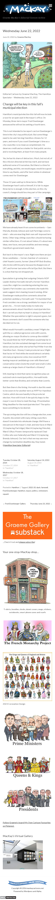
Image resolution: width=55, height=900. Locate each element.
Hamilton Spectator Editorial (16, 445)
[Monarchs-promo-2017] (27, 777)
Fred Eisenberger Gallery (14, 503)
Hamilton (15, 487)
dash (38, 487)
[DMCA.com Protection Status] (8, 898)
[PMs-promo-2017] (27, 746)
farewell (44, 487)
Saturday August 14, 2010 (38, 460)
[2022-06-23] (27, 87)
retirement (43, 491)
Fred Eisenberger (10, 491)
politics (35, 491)
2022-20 (32, 487)
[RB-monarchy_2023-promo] (27, 676)
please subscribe (27, 542)
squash (6, 494)
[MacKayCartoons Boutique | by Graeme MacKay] (27, 606)
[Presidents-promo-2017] (27, 812)
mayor (28, 491)
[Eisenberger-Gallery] (27, 209)
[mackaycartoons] (27, 12)
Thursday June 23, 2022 (41, 503)
